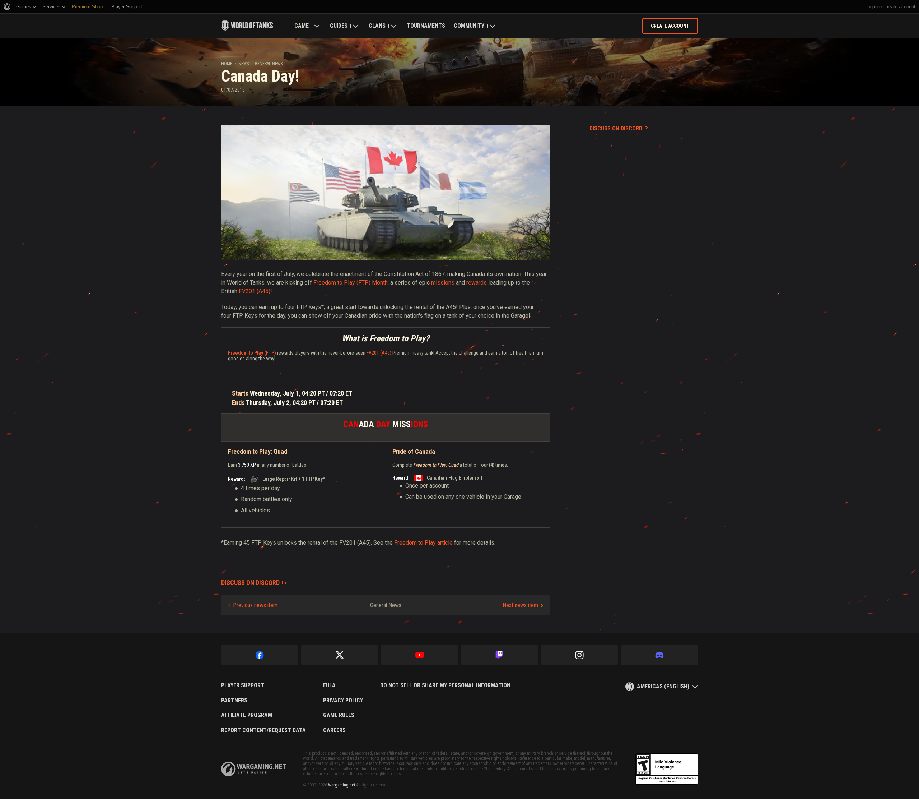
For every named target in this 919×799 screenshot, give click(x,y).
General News (269, 63)
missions (442, 282)
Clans (377, 25)
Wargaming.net (341, 785)
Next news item (520, 605)
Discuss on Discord (615, 128)
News (243, 63)
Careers (334, 730)
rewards (476, 282)
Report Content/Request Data (263, 730)
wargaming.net (253, 769)
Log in (871, 6)
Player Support (242, 685)
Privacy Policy (343, 700)
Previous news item (255, 605)
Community (469, 25)
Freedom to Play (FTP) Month (350, 282)
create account (900, 6)
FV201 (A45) (254, 291)
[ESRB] (666, 769)
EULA (329, 685)
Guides (338, 25)
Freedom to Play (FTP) (252, 353)
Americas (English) (663, 686)
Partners (234, 700)
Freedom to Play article (423, 542)
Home (226, 63)
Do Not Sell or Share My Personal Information (445, 685)
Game (301, 25)
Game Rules (338, 715)
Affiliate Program (246, 715)
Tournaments (426, 25)
